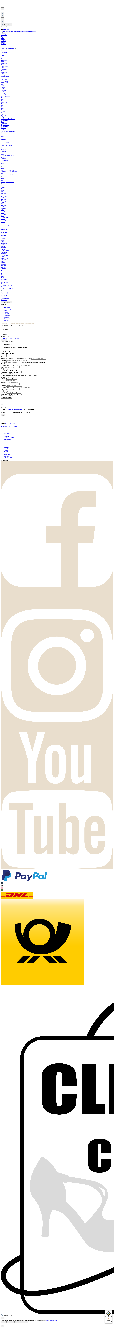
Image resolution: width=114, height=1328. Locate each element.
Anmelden (3, 28)
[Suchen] (2, 13)
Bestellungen (32, 31)
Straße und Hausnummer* (8, 365)
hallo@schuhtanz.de (10, 422)
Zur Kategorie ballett (6, 145)
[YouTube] (57, 800)
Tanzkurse (6, 456)
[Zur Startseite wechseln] (15, 6)
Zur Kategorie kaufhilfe (7, 175)
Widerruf (6, 436)
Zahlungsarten (25, 31)
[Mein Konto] (2, 21)
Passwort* (3, 362)
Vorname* (3, 355)
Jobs (5, 453)
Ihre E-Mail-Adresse (6, 335)
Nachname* (4, 356)
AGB (5, 434)
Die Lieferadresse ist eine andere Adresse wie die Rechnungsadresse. (21, 375)
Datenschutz (7, 439)
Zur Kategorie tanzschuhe (8, 48)
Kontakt (6, 450)
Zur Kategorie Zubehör (7, 288)
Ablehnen (3, 1321)
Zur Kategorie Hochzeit (7, 165)
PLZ (2, 367)
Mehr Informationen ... (52, 1320)
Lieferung (6, 447)
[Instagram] (57, 664)
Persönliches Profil (11, 31)
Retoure (6, 448)
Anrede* (3, 353)
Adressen (18, 31)
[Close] (2, 1326)
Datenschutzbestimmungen (14, 409)
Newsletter (7, 454)
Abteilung (3, 385)
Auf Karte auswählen (6, 397)
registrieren (6, 29)
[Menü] (2, 8)
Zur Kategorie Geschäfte (7, 182)
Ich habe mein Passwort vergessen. (10, 338)
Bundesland (4, 372)
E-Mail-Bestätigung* (6, 360)
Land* (2, 370)
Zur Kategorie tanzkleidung (8, 131)
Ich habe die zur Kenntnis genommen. (18, 409)
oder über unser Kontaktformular (9, 426)
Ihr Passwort (4, 336)
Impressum (7, 433)
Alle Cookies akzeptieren (22, 1321)
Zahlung (6, 451)
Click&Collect (8, 457)
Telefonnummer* (5, 374)
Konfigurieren (11, 1321)
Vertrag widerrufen (9, 437)
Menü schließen (7, 25)
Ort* (2, 369)
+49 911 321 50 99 (10, 423)
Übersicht (3, 31)
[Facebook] (57, 529)
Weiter (2, 415)
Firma (2, 384)
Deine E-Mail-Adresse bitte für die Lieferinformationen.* (16, 358)
